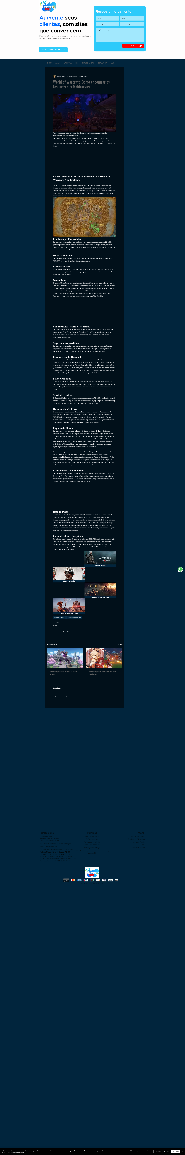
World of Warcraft (59, 617)
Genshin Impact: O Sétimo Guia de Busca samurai (63, 672)
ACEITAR (176, 1152)
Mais (112, 63)
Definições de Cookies (162, 1152)
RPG (76, 63)
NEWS (49, 63)
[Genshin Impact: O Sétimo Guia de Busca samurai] (65, 658)
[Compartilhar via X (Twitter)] (59, 631)
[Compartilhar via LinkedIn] (63, 631)
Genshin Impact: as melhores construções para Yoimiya (102, 672)
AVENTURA (68, 63)
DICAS (55, 625)
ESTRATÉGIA (102, 63)
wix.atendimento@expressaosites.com (58, 849)
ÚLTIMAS (56, 622)
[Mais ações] (115, 76)
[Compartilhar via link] (68, 631)
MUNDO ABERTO (88, 63)
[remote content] (84, 161)
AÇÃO (58, 63)
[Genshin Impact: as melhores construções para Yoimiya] (104, 658)
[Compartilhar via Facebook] (54, 631)
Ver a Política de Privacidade (15, 1153)
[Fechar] (183, 1151)
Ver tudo (119, 644)
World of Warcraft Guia (74, 617)
